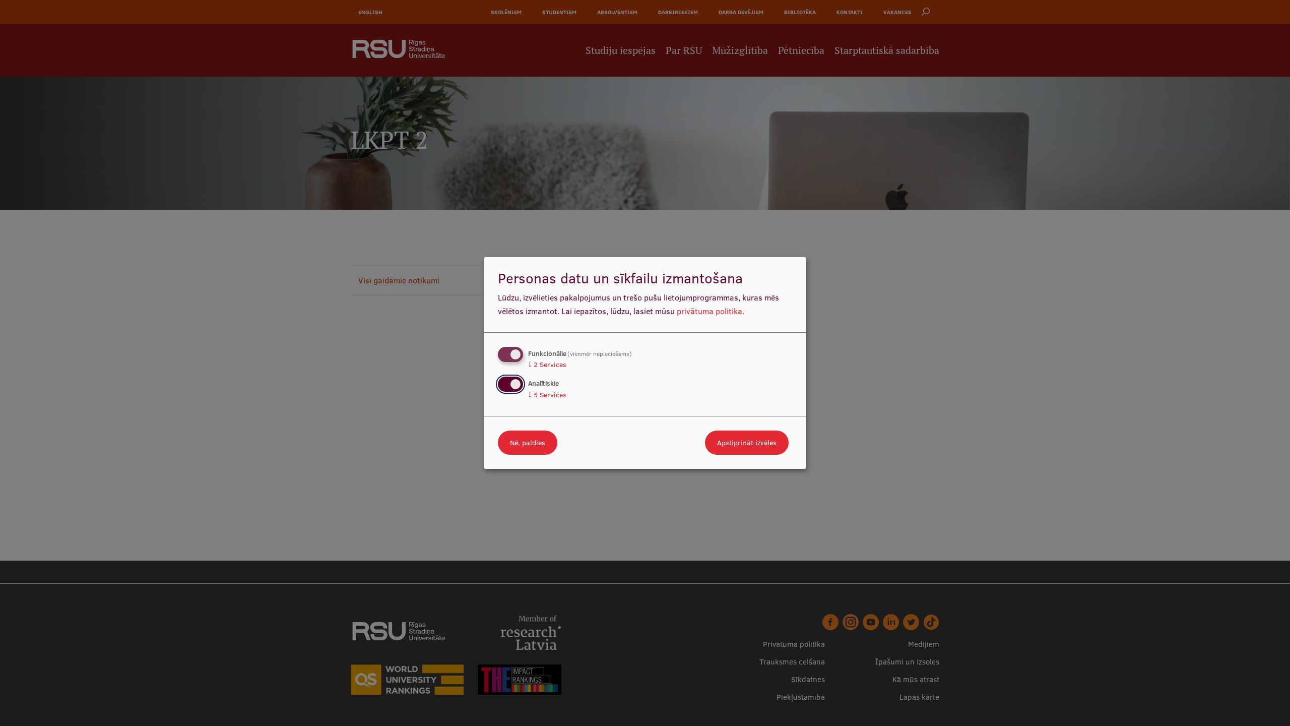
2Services (547, 364)
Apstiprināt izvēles (747, 443)
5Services (547, 395)
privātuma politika (709, 311)
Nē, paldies (527, 443)
